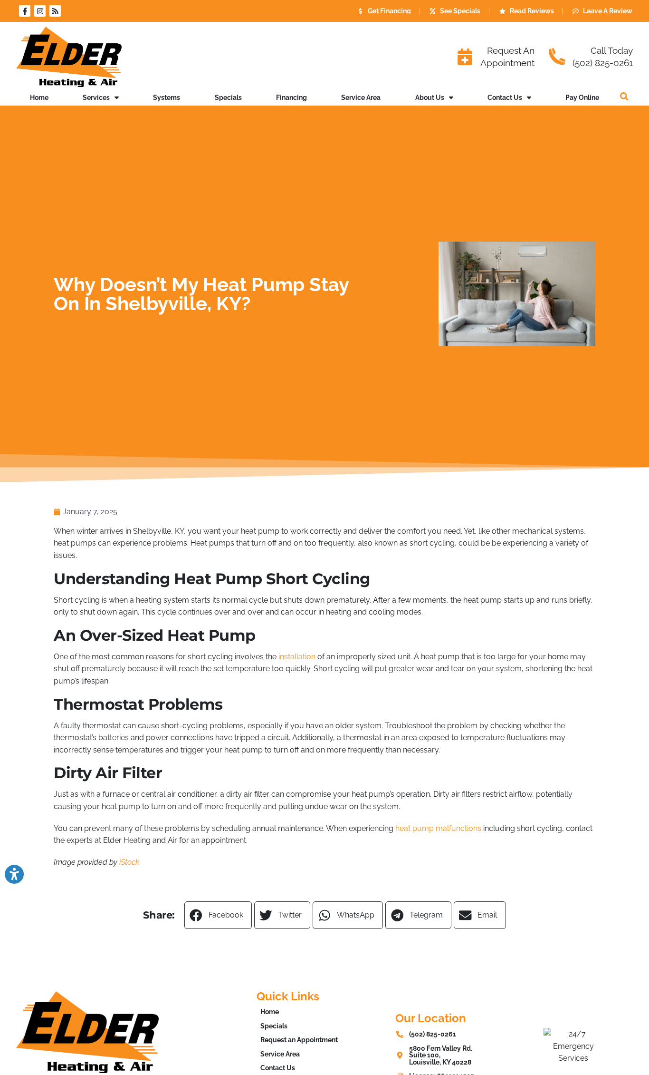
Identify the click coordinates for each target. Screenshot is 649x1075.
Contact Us (504, 97)
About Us (429, 97)
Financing (291, 97)
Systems (166, 97)
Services (96, 97)
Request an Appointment (299, 1040)
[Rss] (55, 11)
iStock (129, 862)
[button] (624, 97)
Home (39, 97)
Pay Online (582, 97)
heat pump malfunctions (438, 828)
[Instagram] (40, 11)
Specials (228, 97)
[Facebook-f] (24, 11)
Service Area (361, 97)
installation (296, 656)
